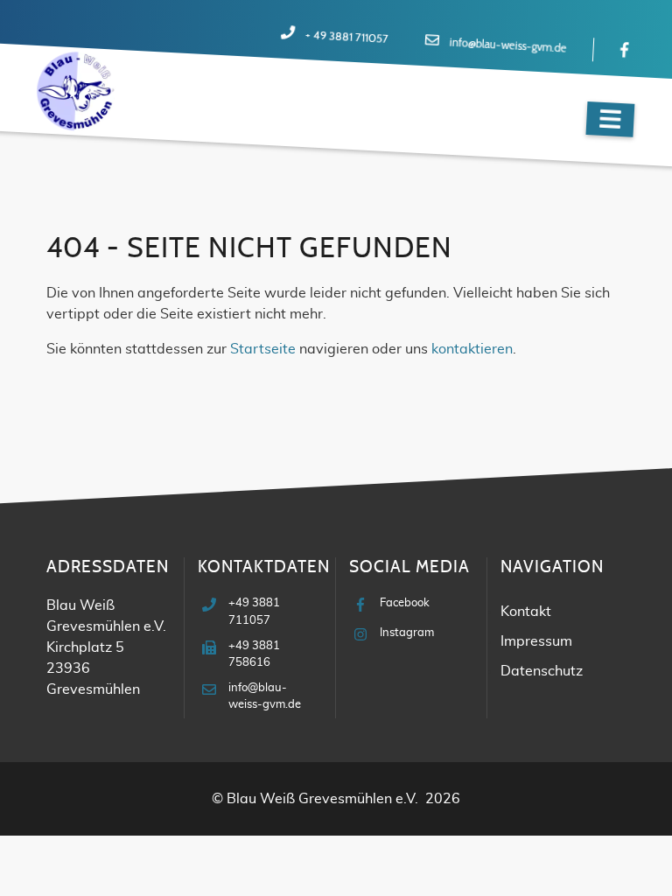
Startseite (263, 349)
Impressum (536, 641)
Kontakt (525, 612)
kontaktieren (472, 349)
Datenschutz (541, 671)
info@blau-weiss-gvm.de (507, 46)
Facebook (405, 603)
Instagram (407, 633)
